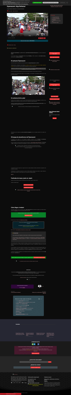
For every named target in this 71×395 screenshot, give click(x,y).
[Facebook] (45, 38)
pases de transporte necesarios (36, 238)
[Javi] (40, 286)
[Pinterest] (21, 382)
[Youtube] (22, 382)
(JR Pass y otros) (20, 311)
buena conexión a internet (21, 238)
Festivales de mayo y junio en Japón (56, 21)
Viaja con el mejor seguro (25, 40)
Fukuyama (16, 210)
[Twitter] (17, 382)
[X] (43, 38)
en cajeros (25, 302)
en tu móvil (22, 314)
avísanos (23, 287)
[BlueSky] (25, 382)
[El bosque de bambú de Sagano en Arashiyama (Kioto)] (30, 329)
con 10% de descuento (24, 308)
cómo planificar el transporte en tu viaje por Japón (23, 229)
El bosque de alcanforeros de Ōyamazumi (56, 19)
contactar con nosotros (38, 68)
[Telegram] (41, 38)
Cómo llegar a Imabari (56, 22)
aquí (26, 305)
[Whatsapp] (13, 382)
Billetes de (18, 312)
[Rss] (19, 382)
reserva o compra (22, 225)
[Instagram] (14, 382)
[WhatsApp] (39, 38)
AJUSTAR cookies (62, 2)
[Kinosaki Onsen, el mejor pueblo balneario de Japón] (20, 329)
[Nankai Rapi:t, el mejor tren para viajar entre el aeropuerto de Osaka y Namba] (51, 329)
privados (21, 303)
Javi (42, 286)
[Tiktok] (24, 382)
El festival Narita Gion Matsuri (16, 292)
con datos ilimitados (21, 306)
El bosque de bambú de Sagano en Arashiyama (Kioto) (30, 334)
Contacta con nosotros (23, 277)
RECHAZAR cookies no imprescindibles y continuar (50, 2)
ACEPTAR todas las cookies (37, 2)
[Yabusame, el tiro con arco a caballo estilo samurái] (40, 329)
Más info (12, 174)
